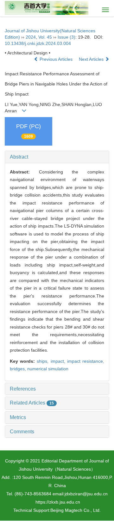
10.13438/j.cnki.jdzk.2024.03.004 (38, 43)
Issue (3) (66, 37)
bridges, (18, 368)
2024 (31, 37)
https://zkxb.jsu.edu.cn (57, 502)
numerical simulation (47, 368)
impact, (59, 361)
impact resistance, (85, 361)
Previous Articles (56, 59)
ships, (43, 361)
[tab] (57, 157)
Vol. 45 (45, 37)
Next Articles (92, 59)
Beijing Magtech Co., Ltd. (75, 510)
